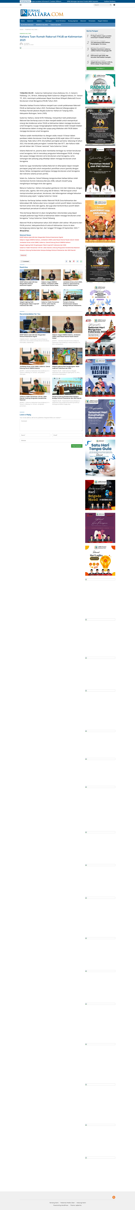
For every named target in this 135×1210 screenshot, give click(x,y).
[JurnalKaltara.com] (42, 13)
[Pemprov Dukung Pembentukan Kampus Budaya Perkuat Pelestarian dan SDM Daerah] (73, 294)
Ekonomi (83, 21)
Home (23, 21)
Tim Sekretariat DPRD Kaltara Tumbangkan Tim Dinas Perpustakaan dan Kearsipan (100, 43)
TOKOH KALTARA (55, 25)
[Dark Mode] (114, 4)
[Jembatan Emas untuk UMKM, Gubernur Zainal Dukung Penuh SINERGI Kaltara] (73, 274)
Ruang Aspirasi (73, 21)
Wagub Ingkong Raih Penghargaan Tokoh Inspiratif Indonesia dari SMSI (43, 245)
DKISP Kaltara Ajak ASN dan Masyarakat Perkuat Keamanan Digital (41, 237)
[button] (110, 4)
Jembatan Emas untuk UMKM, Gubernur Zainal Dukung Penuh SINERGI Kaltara (45, 242)
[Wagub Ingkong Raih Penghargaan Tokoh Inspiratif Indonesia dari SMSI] (29, 294)
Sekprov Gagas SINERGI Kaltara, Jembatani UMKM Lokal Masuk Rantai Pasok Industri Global (49, 240)
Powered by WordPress (60, 1205)
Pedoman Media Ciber (68, 1203)
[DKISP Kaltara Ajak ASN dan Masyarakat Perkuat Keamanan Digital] (29, 274)
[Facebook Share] (66, 261)
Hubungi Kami (81, 1203)
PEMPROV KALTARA (42, 25)
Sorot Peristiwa (61, 21)
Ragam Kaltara (103, 21)
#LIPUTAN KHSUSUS (27, 25)
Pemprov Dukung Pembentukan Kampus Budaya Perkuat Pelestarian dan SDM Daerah (48, 250)
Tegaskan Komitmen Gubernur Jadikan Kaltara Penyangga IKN (101, 50)
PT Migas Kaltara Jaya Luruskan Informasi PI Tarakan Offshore (101, 36)
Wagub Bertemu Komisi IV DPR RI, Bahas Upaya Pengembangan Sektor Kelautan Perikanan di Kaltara (102, 63)
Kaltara (39, 21)
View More (99, 68)
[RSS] (113, 1197)
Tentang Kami (54, 1203)
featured (23, 255)
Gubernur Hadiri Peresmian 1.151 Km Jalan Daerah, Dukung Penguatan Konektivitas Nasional (50, 247)
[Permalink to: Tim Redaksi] (21, 44)
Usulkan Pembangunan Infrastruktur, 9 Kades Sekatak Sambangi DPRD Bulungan (94, 1)
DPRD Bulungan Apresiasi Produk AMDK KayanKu (47, 1)
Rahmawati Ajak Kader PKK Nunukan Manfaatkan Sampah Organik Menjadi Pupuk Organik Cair (101, 56)
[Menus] (21, 4)
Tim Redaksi (26, 43)
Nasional (30, 21)
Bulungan (49, 21)
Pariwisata (92, 21)
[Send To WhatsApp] (81, 261)
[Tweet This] (70, 261)
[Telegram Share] (77, 261)
